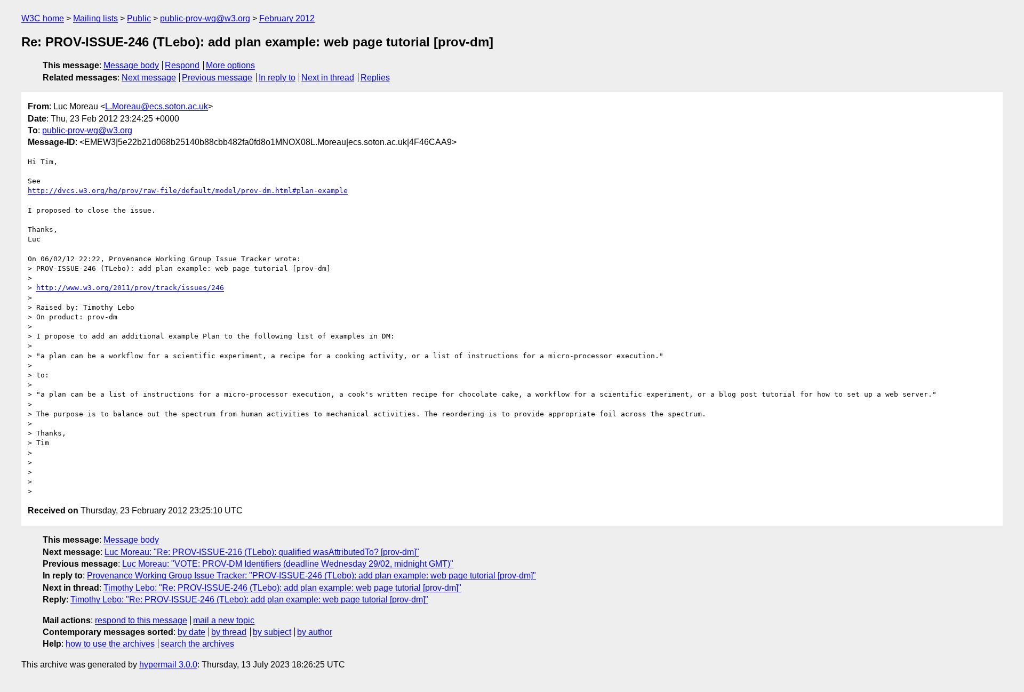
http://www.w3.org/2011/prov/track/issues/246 (130, 288)
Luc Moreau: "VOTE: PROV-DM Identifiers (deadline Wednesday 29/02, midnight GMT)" (287, 563)
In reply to (277, 77)
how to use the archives (110, 643)
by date (191, 632)
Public (139, 18)
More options (230, 65)
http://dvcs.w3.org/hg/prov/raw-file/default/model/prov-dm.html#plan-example (188, 191)
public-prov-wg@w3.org (205, 18)
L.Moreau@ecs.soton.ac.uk (156, 106)
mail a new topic (223, 620)
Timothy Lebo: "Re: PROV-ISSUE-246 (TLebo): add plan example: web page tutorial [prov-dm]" (282, 587)
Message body (131, 65)
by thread (228, 632)
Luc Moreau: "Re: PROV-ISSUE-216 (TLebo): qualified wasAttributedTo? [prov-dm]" (262, 552)
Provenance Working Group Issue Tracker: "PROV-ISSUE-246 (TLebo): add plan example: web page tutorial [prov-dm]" (311, 575)
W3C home (42, 18)
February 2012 (287, 18)
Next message (149, 77)
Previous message (217, 77)
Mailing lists (95, 18)
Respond (182, 65)
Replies (375, 77)
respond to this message (141, 620)
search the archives (197, 643)
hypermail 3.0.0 (168, 664)
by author (314, 632)
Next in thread (327, 77)
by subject (272, 632)
